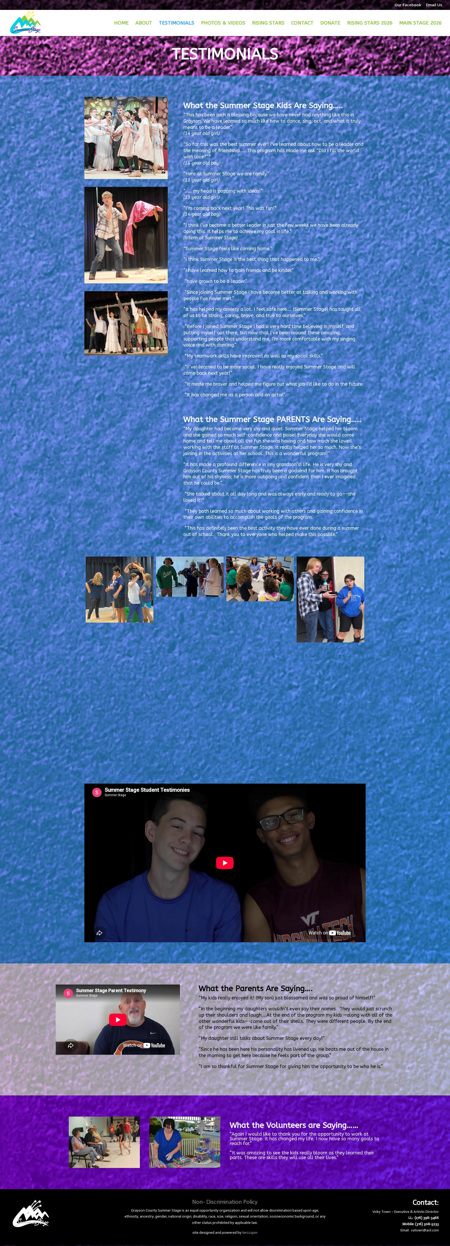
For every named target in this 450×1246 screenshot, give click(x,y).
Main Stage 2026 (420, 23)
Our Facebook (408, 5)
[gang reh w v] (119, 704)
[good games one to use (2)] (190, 731)
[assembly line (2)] (260, 579)
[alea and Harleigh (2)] (190, 577)
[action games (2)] (119, 590)
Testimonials (176, 23)
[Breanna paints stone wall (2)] (119, 650)
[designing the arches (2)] (190, 678)
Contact (302, 23)
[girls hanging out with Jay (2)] (330, 724)
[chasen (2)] (330, 670)
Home (121, 23)
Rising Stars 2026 (369, 23)
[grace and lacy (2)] (260, 736)
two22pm (249, 1232)
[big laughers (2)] (190, 624)
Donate (330, 23)
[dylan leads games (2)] (260, 682)
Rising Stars (268, 23)
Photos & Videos (223, 23)
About (143, 23)
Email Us (434, 5)
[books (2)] (260, 629)
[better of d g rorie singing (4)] (330, 599)
